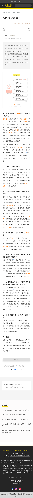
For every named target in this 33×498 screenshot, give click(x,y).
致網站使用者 (16, 484)
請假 (19, 23)
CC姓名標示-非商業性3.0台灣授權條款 (20, 456)
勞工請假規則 (26, 23)
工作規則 (8, 227)
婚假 (14, 23)
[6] (13, 259)
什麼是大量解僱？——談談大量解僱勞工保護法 (15, 410)
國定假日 (6, 246)
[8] (22, 320)
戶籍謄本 (10, 205)
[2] (11, 138)
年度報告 (13, 481)
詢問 (4, 224)
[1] (4, 127)
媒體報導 (20, 481)
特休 (25, 183)
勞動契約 (24, 119)
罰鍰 (26, 276)
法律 (18, 113)
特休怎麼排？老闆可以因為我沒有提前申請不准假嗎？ (16, 425)
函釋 (11, 238)
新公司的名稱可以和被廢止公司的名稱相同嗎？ (15, 419)
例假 (27, 233)
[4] (26, 152)
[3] (23, 149)
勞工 (15, 104)
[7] (13, 290)
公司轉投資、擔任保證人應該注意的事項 (13, 415)
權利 (25, 122)
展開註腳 (16, 359)
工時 (18, 13)
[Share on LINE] (18, 369)
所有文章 (5, 13)
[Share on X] (21, 369)
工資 (10, 133)
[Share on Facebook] (15, 369)
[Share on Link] (11, 369)
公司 (16, 130)
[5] (13, 237)
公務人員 (20, 147)
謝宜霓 (10, 35)
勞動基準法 (6, 119)
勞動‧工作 (12, 13)
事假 (4, 186)
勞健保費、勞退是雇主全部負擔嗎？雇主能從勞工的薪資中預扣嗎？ (16, 431)
